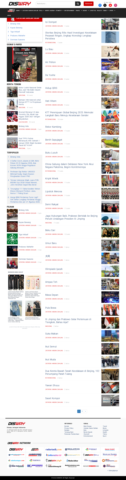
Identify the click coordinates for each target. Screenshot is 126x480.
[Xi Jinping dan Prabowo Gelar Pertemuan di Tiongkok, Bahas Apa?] (110, 323)
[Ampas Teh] (110, 284)
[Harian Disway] (35, 449)
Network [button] (88, 3)
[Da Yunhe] (110, 77)
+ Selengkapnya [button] (112, 471)
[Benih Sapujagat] (110, 142)
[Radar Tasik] (54, 449)
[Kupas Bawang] (12, 226)
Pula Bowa (50, 308)
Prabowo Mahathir (16, 36)
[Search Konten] (77, 3)
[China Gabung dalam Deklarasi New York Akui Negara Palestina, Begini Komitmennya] (110, 168)
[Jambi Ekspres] (35, 454)
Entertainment (69, 10)
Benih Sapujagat (53, 140)
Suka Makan (51, 333)
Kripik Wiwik (51, 178)
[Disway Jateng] (91, 454)
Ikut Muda (50, 359)
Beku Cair (50, 230)
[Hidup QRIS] (110, 90)
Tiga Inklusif (14, 32)
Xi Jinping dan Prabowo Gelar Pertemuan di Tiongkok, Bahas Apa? (68, 321)
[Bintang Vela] (12, 130)
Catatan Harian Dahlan (30, 10)
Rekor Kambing (53, 127)
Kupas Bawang (15, 28)
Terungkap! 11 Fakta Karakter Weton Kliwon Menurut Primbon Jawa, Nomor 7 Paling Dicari (24, 191)
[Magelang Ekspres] (110, 454)
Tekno (105, 10)
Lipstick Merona (53, 191)
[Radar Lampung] (72, 454)
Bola (40, 10)
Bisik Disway (88, 426)
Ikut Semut (51, 346)
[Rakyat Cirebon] (110, 449)
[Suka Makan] (110, 336)
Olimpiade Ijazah (54, 269)
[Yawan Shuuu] (110, 387)
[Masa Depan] (110, 297)
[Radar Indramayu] (91, 449)
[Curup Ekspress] (110, 460)
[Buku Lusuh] (110, 155)
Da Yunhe (50, 75)
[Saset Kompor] (110, 400)
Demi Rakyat (51, 204)
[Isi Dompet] (110, 24)
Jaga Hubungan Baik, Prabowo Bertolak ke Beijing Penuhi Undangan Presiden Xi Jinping (71, 217)
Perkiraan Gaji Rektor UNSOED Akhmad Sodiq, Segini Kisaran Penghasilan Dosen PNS (21, 174)
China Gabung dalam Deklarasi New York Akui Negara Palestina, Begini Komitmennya (69, 166)
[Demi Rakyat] (110, 206)
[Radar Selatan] (110, 466)
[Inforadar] (54, 454)
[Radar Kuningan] (16, 460)
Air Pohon (50, 62)
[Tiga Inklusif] (12, 238)
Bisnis (85, 10)
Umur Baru (51, 243)
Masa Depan (51, 295)
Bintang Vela (14, 24)
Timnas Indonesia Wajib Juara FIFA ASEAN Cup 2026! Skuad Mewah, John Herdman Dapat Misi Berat (23, 182)
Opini (9, 15)
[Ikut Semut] (110, 349)
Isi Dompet (51, 22)
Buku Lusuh (51, 152)
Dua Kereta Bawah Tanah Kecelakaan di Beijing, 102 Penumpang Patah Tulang (72, 372)
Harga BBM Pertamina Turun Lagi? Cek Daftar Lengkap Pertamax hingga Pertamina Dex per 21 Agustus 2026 (24, 199)
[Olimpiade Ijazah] (110, 271)
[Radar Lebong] (54, 466)
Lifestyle (93, 10)
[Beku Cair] (110, 232)
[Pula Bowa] (110, 310)
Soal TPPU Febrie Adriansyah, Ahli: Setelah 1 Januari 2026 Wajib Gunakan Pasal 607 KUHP (30, 142)
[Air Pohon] (110, 64)
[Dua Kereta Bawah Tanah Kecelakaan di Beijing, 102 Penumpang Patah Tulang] (110, 374)
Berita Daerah (50, 10)
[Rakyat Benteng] (91, 466)
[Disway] (16, 449)
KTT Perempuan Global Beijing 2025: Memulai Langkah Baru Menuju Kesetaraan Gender (69, 114)
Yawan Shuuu (52, 385)
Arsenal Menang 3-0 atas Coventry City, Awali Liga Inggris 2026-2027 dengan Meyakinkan (29, 115)
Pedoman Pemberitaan (71, 434)
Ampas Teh (51, 282)
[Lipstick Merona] (110, 193)
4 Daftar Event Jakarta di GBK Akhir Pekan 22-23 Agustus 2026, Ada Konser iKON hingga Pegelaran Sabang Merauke (23, 164)
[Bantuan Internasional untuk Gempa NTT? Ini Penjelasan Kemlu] (12, 104)
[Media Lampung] (72, 449)
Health (99, 10)
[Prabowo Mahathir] (12, 251)
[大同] (110, 258)
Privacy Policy (68, 428)
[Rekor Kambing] (110, 129)
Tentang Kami (68, 432)
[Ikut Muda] (110, 361)
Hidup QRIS (51, 88)
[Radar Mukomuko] (16, 466)
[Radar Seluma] (72, 466)
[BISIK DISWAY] (11, 10)
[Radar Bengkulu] (35, 466)
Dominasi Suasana (16, 40)
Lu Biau (49, 49)
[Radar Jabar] (72, 460)
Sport (111, 10)
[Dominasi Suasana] (12, 263)
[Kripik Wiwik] (110, 180)
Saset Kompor (52, 398)
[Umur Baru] (110, 245)
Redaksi (66, 430)
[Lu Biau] (110, 51)
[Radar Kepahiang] (91, 460)
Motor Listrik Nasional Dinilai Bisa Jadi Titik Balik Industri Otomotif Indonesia (30, 90)
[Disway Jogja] (54, 460)
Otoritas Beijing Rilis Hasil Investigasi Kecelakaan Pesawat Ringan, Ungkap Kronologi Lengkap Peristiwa (71, 35)
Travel (78, 10)
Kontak (66, 426)
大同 (47, 256)
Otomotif (59, 10)
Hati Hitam (50, 101)
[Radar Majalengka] (35, 460)
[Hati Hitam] (110, 103)
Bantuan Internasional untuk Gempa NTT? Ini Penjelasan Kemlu (30, 102)
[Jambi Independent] (16, 454)
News (18, 10)
